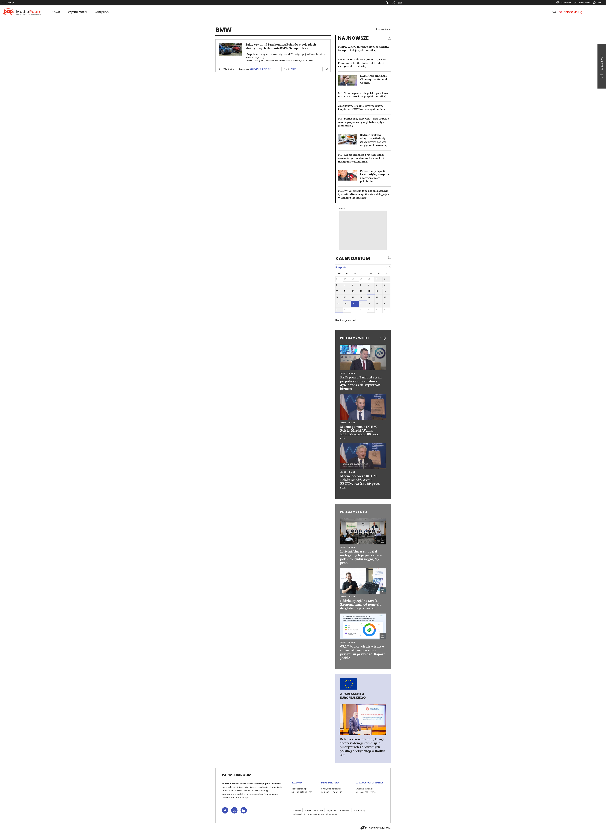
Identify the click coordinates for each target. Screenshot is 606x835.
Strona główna (383, 29)
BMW (293, 69)
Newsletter (602, 63)
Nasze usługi (573, 12)
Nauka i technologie (260, 69)
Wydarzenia (77, 12)
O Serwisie (296, 810)
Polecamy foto (353, 512)
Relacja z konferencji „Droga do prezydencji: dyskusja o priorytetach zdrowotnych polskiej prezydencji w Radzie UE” (363, 747)
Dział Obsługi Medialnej (369, 782)
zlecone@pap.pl (299, 788)
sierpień (340, 267)
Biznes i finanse (347, 547)
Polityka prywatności (314, 810)
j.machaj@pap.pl (364, 788)
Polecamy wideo (354, 338)
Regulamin (331, 810)
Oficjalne (102, 12)
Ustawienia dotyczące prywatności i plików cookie (315, 814)
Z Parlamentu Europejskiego (353, 696)
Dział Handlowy (330, 782)
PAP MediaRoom (236, 775)
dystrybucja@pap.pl (331, 788)
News (55, 12)
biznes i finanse (347, 373)
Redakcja (296, 782)
